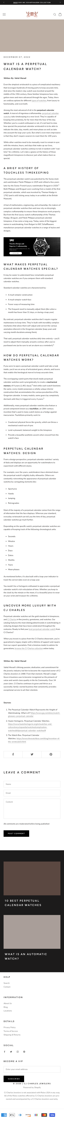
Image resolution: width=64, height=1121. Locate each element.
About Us (8, 1003)
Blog (6, 1007)
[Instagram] (18, 1051)
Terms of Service (11, 1031)
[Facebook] (5, 1051)
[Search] (54, 14)
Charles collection (35, 648)
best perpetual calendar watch (42, 629)
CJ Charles (11, 619)
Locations (8, 1010)
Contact (7, 987)
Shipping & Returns (12, 1034)
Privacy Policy (10, 1027)
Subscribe (14, 1079)
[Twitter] (11, 1051)
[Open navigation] (4, 14)
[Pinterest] (24, 1051)
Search (7, 983)
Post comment (16, 834)
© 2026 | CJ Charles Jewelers (32, 1084)
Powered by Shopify (32, 1087)
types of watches (39, 100)
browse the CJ (21, 648)
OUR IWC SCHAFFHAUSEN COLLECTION (32, 2)
